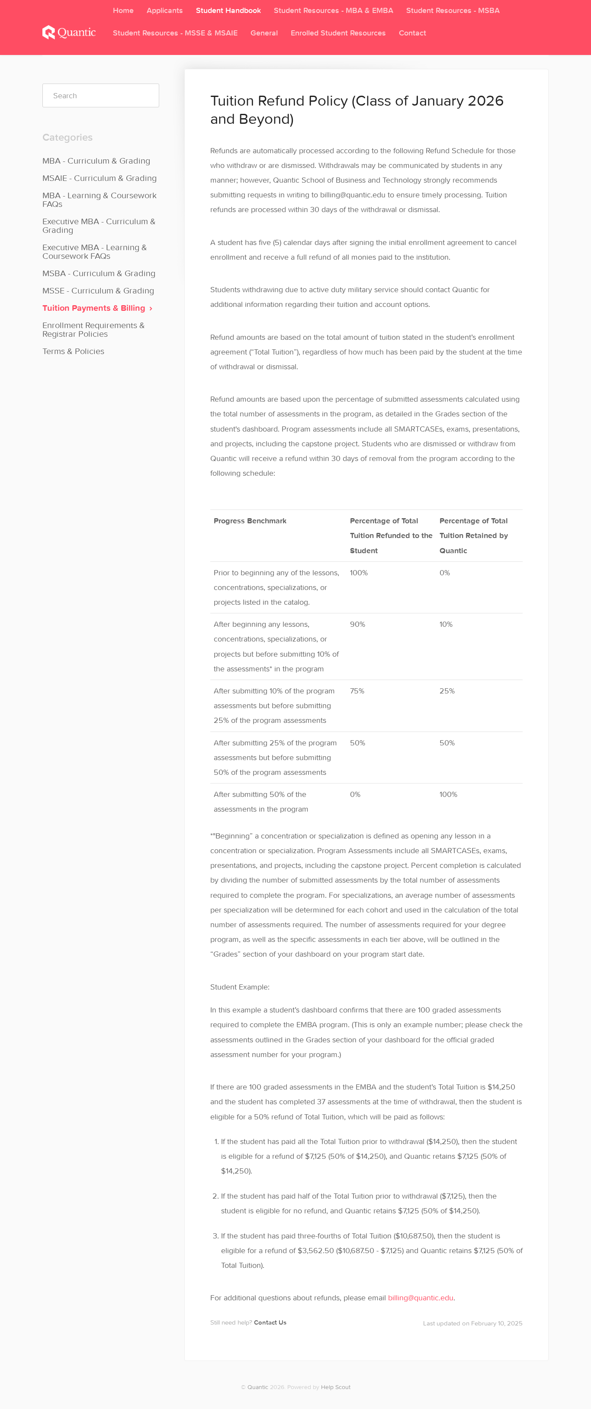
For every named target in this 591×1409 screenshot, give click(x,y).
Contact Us (270, 1322)
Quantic (257, 1387)
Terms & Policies (73, 350)
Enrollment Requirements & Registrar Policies (93, 329)
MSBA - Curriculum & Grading (98, 273)
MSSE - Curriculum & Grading (98, 290)
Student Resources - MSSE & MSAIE (175, 33)
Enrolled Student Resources (338, 33)
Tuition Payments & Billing (95, 307)
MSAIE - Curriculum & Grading (99, 177)
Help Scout (335, 1387)
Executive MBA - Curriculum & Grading (99, 225)
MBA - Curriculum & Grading (96, 160)
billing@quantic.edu (420, 1298)
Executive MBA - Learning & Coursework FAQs (94, 251)
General (264, 33)
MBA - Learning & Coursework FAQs (99, 199)
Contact (412, 33)
